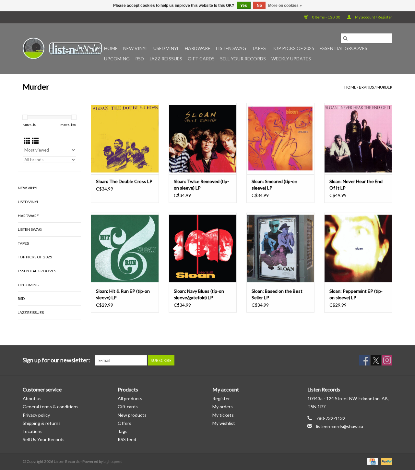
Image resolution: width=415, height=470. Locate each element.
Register (221, 398)
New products (132, 415)
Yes (243, 5)
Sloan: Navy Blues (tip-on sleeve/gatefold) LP (199, 294)
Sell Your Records (243, 58)
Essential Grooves (343, 48)
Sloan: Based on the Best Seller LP (277, 294)
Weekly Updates (291, 58)
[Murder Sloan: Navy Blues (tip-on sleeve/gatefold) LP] (203, 248)
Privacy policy (36, 415)
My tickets (223, 415)
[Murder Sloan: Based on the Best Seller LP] (280, 248)
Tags (122, 431)
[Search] (345, 38)
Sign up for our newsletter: (56, 360)
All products (130, 398)
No (259, 5)
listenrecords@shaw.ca (339, 426)
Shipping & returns (42, 423)
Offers (124, 423)
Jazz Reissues (165, 58)
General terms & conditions (50, 406)
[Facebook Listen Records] (364, 360)
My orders (222, 406)
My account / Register (373, 17)
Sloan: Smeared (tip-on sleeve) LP (274, 185)
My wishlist (223, 423)
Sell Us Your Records (44, 439)
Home (111, 48)
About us (32, 398)
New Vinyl (135, 48)
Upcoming (117, 58)
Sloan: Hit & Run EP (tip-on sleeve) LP (123, 294)
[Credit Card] (372, 461)
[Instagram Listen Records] (387, 360)
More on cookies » (285, 5)
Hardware (197, 48)
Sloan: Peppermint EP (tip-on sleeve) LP (356, 294)
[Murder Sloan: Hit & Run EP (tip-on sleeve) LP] (125, 248)
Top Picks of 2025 (292, 48)
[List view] (35, 141)
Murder (384, 87)
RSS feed (127, 439)
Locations (32, 431)
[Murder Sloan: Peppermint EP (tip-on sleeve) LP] (358, 248)
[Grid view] (27, 141)
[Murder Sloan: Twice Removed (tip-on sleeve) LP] (203, 138)
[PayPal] (385, 461)
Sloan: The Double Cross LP (124, 181)
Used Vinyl (166, 48)
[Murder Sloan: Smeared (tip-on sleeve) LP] (280, 138)
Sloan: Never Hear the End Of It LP (356, 185)
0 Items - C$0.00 (326, 17)
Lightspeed (113, 461)
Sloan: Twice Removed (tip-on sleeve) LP (201, 185)
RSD (139, 58)
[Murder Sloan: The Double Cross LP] (125, 138)
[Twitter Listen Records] (376, 360)
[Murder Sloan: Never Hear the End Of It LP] (358, 138)
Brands (366, 87)
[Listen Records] (62, 48)
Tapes (259, 48)
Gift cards (201, 58)
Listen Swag (231, 48)
